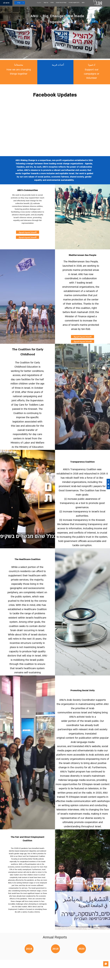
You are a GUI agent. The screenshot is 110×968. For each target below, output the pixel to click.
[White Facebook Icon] (108, 481)
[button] (74, 2)
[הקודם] (9, 33)
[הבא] (101, 33)
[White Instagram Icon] (108, 487)
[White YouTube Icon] (108, 484)
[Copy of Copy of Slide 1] (58, 55)
